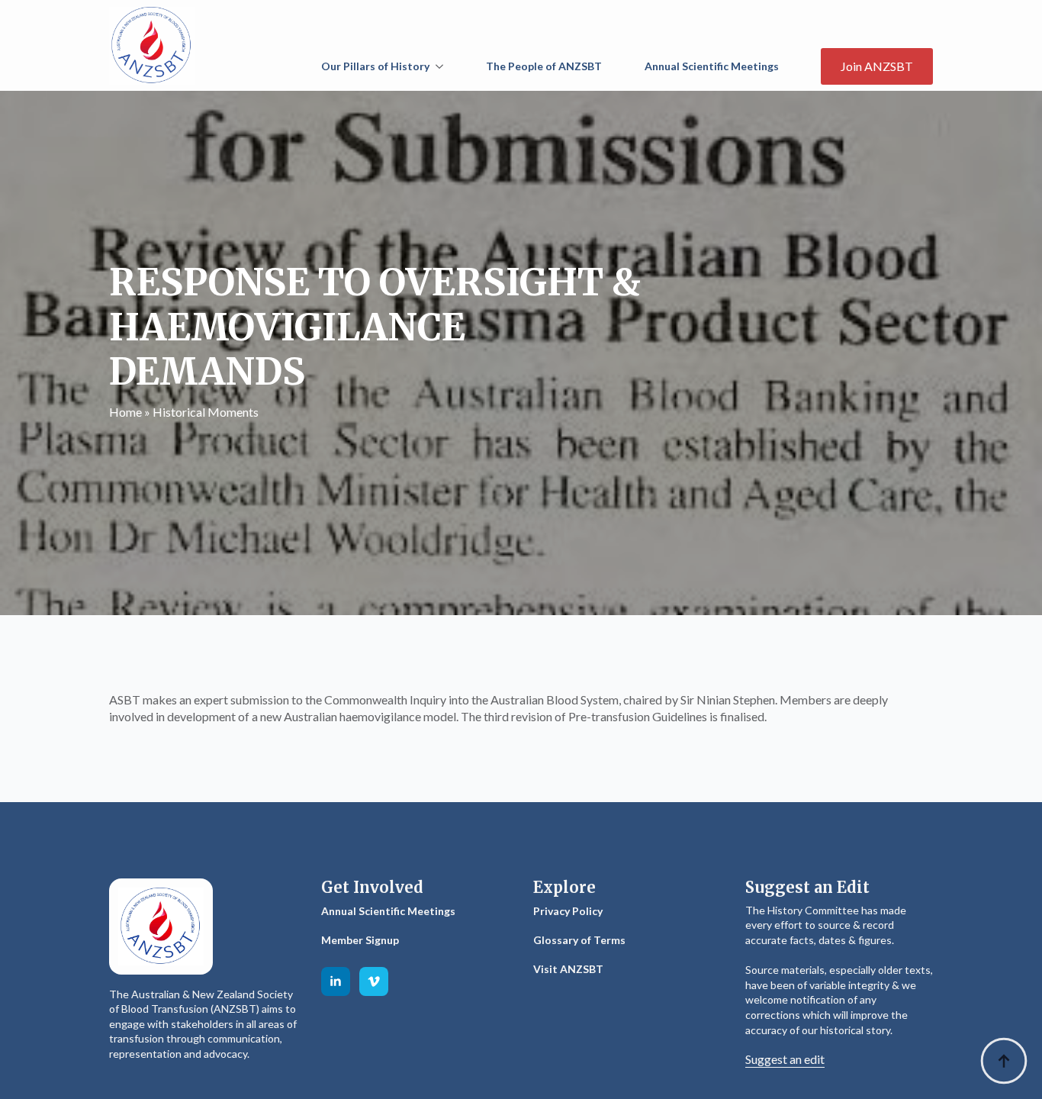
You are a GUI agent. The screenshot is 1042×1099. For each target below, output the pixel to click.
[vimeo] (373, 981)
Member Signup (360, 939)
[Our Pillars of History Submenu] (442, 66)
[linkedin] (335, 981)
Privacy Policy (568, 910)
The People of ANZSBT (544, 66)
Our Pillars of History (375, 66)
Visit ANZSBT (568, 968)
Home (125, 411)
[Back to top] (1004, 1061)
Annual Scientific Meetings (712, 66)
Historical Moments (206, 411)
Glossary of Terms (579, 939)
